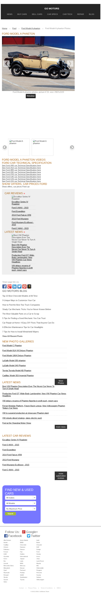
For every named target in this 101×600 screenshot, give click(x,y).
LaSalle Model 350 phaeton (14, 360)
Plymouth (6, 572)
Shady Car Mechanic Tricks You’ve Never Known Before (26, 309)
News (9, 14)
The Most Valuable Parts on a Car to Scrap (20, 314)
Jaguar (22, 558)
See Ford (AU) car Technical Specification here (21, 168)
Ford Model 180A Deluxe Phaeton (16, 355)
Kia (5, 561)
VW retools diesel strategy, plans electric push (22, 418)
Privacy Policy (32, 588)
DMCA (59, 588)
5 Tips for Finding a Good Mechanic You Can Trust (24, 318)
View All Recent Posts (12, 336)
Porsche (39, 572)
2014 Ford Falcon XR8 (21, 215)
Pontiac (22, 572)
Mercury (22, 565)
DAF (37, 547)
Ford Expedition (18, 211)
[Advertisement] (42, 117)
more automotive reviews (61, 475)
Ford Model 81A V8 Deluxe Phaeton (17, 350)
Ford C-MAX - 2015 (20, 228)
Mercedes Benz (9, 565)
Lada (21, 561)
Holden (22, 554)
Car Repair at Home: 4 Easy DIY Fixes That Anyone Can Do (28, 323)
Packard (22, 570)
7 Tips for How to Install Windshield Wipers (20, 332)
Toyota (22, 579)
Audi (37, 540)
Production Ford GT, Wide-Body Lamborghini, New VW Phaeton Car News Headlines (23, 258)
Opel (5, 570)
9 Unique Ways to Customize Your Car (19, 300)
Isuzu (38, 556)
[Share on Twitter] (19, 286)
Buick (38, 542)
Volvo (5, 582)
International (24, 556)
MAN (21, 563)
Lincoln (6, 563)
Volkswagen (40, 579)
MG (37, 565)
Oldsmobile (40, 568)
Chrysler (39, 545)
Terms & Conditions (46, 588)
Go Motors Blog (14, 290)
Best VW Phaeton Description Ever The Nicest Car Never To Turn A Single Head (23, 248)
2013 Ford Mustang (20, 219)
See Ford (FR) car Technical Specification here (21, 174)
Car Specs (52, 14)
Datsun (22, 549)
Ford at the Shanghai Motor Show (16, 423)
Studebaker (23, 577)
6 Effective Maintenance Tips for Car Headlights (22, 327)
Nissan (22, 568)
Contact (21, 588)
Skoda (6, 577)
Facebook (15, 536)
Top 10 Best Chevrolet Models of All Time (19, 296)
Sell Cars (37, 14)
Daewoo (22, 547)
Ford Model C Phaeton (12, 345)
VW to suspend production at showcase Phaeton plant (25, 413)
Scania (38, 575)
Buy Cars (22, 14)
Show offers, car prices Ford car (16, 186)
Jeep (38, 558)
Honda (38, 554)
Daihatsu (6, 549)
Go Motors (51, 8)
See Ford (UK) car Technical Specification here (21, 177)
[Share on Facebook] (4, 286)
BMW (21, 542)
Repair (80, 14)
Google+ (32, 532)
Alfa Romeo (7, 540)
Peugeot (39, 570)
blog (91, 14)
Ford (37, 552)
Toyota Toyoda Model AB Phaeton (16, 370)
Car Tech (67, 14)
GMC (5, 554)
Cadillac (6, 545)
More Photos (61, 382)
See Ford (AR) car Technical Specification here (21, 165)
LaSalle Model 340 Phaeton (14, 365)
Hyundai (6, 556)
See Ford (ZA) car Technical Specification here (21, 181)
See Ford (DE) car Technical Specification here (21, 172)
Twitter (35, 536)
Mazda (38, 563)
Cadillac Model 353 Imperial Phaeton (18, 375)
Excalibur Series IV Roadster (20, 203)
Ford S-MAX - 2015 (20, 208)
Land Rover (40, 561)
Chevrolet (23, 545)
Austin (5, 542)
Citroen (6, 547)
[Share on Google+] (9, 286)
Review (31, 96)
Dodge (38, 549)
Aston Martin (24, 540)
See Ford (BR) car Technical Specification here (21, 170)
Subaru (38, 577)
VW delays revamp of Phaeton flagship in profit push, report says (22, 267)
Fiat (21, 552)
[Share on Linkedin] (14, 286)
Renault (6, 575)
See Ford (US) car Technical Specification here (21, 179)
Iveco (5, 558)
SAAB (22, 575)
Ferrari (6, 552)
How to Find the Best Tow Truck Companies (21, 305)
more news (61, 427)
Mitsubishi (7, 568)
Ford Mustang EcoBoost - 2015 (15, 465)
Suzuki (6, 579)
